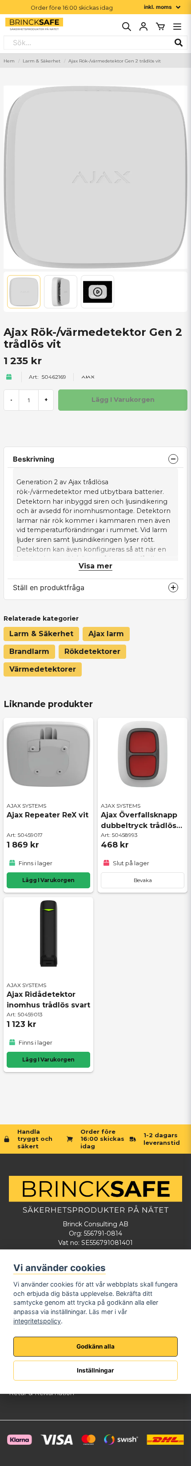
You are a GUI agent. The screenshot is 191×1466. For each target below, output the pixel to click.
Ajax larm (106, 634)
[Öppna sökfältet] (126, 26)
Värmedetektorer (42, 669)
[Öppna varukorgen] (160, 26)
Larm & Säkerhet (41, 61)
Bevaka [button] (143, 880)
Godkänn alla (95, 1346)
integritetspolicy (37, 1321)
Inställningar (95, 1370)
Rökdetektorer (92, 651)
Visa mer (95, 566)
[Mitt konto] (143, 26)
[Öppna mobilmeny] (177, 26)
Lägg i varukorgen (48, 880)
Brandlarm (29, 651)
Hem (9, 61)
